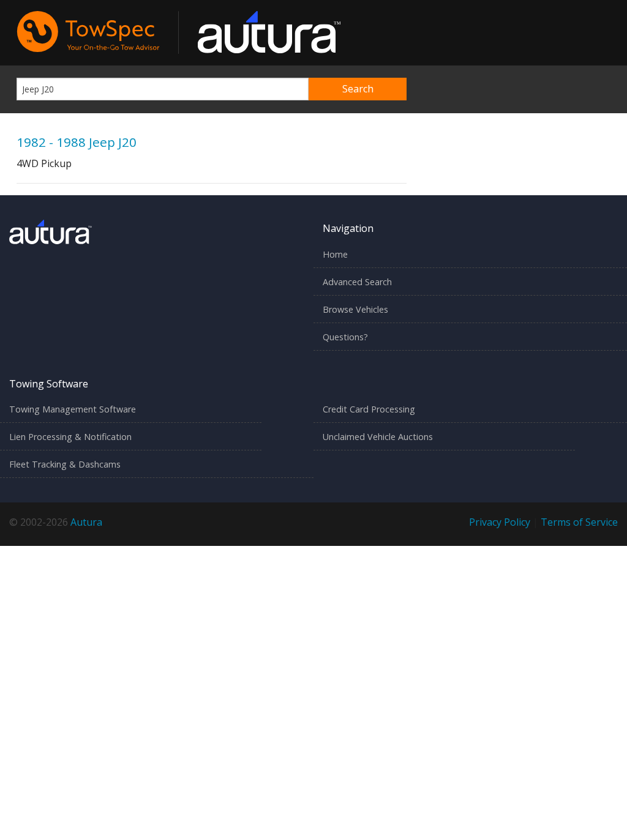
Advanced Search (357, 282)
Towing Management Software (72, 409)
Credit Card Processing (369, 409)
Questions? (345, 337)
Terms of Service (579, 522)
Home (335, 254)
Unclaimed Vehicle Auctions (378, 436)
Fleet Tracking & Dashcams (65, 464)
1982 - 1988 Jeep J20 (77, 142)
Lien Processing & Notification (70, 436)
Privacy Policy (499, 522)
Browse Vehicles (355, 309)
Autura (86, 522)
